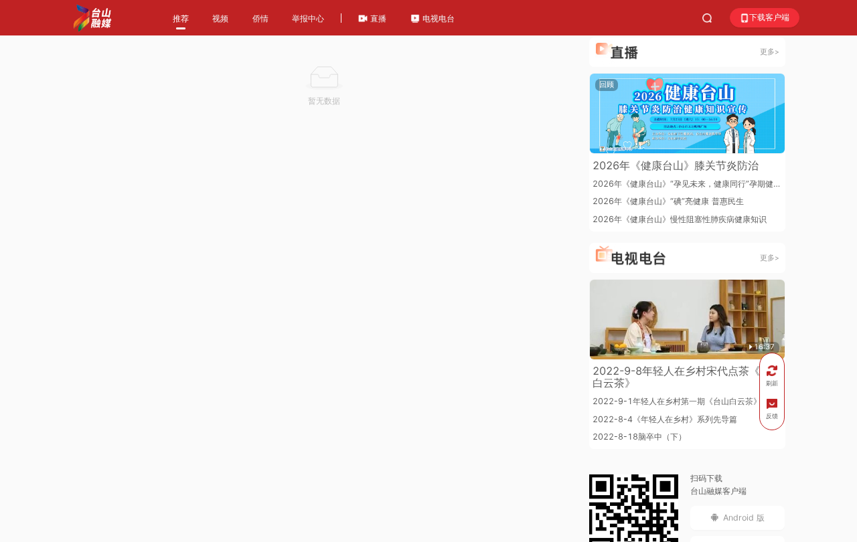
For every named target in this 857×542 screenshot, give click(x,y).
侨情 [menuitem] (260, 18)
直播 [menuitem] (377, 18)
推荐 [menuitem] (181, 18)
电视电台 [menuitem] (437, 18)
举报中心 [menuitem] (308, 18)
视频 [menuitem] (220, 18)
